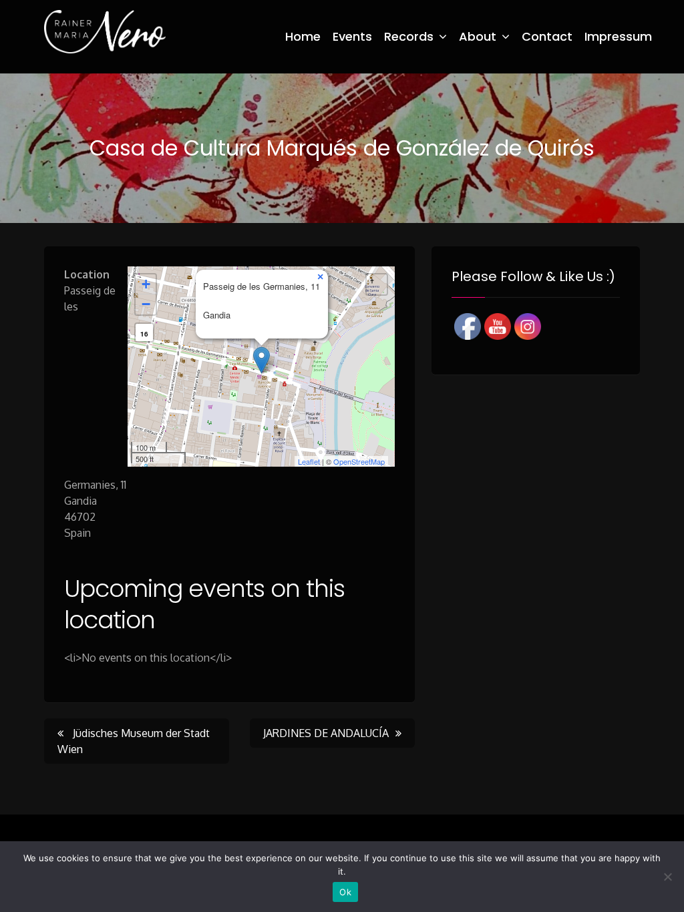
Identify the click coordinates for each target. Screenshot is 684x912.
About (477, 36)
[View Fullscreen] (377, 284)
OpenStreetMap (359, 461)
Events (352, 36)
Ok (345, 892)
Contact (547, 36)
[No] (667, 876)
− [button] (146, 304)
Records (409, 36)
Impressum (618, 36)
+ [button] (146, 284)
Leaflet (309, 461)
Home (303, 36)
